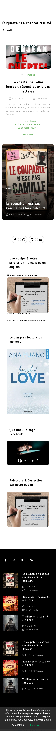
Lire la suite (28, 134)
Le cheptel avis (27, 121)
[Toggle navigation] (3, 11)
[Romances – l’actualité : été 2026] (10, 604)
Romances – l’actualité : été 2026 (36, 598)
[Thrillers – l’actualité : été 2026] (10, 624)
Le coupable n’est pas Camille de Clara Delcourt (25, 206)
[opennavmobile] (52, 11)
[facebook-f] (15, 239)
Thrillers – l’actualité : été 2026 (35, 618)
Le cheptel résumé (28, 128)
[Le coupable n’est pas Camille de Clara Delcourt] (10, 583)
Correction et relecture (19, 314)
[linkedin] (32, 239)
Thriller (17, 189)
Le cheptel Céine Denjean (27, 124)
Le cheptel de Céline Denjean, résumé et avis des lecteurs (28, 86)
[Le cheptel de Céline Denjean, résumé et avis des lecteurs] (28, 56)
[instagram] (23, 239)
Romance (30, 75)
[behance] (40, 239)
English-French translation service (26, 321)
